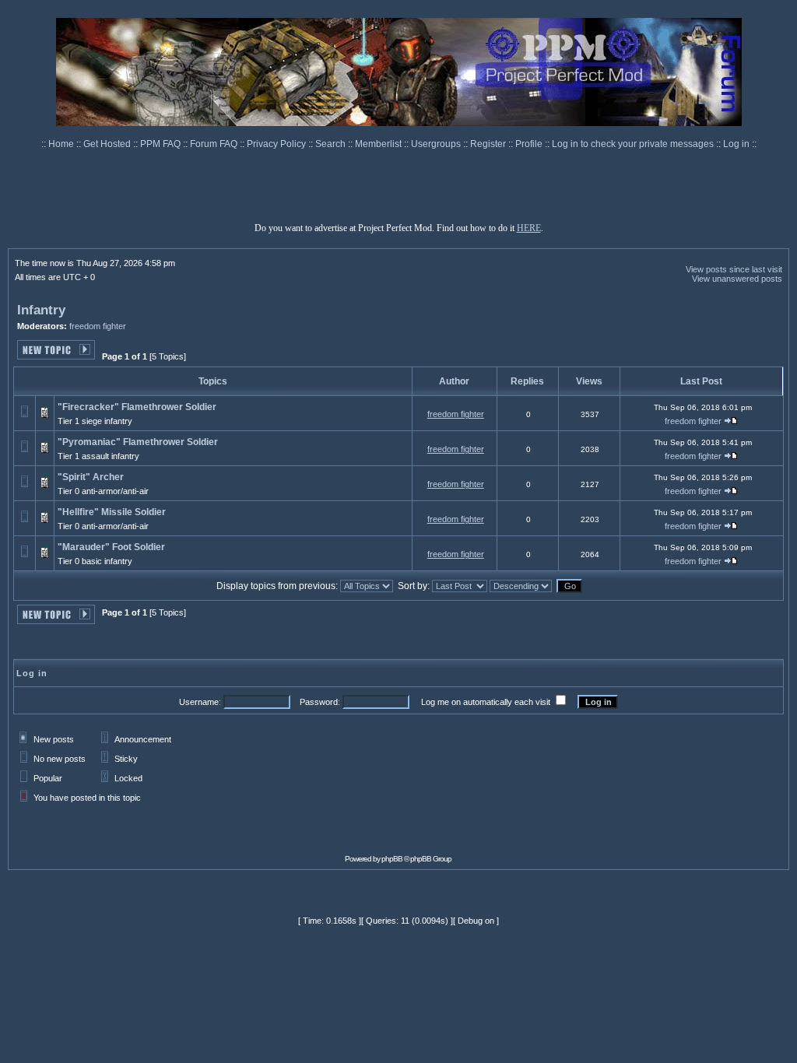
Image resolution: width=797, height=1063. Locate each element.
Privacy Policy (277, 144)
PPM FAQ (161, 144)
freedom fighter (97, 326)
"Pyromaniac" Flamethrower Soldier (138, 442)
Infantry (41, 310)
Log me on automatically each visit (485, 702)
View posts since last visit (734, 269)
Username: (200, 702)
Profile (530, 144)
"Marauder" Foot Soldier (111, 547)
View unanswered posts (737, 278)
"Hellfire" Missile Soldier (112, 512)
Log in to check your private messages (634, 144)
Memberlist (379, 144)
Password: (320, 702)
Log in (736, 144)
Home (62, 144)
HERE (529, 228)
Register (489, 144)
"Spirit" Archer (91, 477)
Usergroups (437, 144)
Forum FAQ (215, 144)
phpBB (391, 858)
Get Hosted (108, 144)
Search (331, 144)
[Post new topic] (56, 355)
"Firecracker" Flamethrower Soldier (137, 407)
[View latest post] (731, 421)
